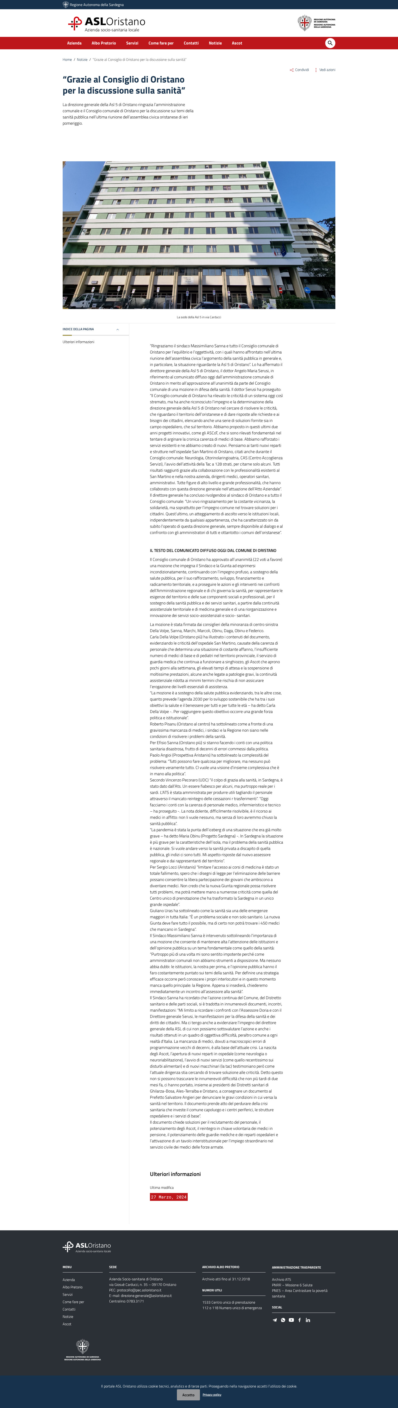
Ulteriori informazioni (78, 342)
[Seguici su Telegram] (275, 1320)
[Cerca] (330, 43)
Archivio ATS (281, 1279)
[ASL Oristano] (66, 4)
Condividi (301, 69)
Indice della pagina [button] (78, 329)
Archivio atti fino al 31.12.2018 (226, 1279)
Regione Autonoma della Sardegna (97, 4)
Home (67, 59)
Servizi (132, 43)
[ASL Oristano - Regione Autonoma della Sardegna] (87, 1246)
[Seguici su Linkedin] (308, 1320)
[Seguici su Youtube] (291, 1320)
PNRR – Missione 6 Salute (292, 1285)
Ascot (237, 43)
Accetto (188, 1395)
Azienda (74, 43)
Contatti (191, 43)
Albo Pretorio (104, 43)
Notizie (215, 43)
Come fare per (161, 43)
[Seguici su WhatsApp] (283, 1320)
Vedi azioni (327, 69)
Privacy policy (212, 1394)
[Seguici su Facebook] (299, 1320)
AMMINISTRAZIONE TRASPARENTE (296, 1267)
